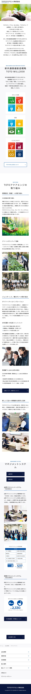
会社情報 (7, 645)
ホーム (1, 645)
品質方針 (10, 474)
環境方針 (10, 479)
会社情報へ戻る (12, 637)
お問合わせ (3, 673)
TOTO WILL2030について (12, 164)
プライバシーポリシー (6, 676)
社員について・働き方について (11, 390)
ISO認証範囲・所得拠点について (13, 619)
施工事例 (3, 664)
